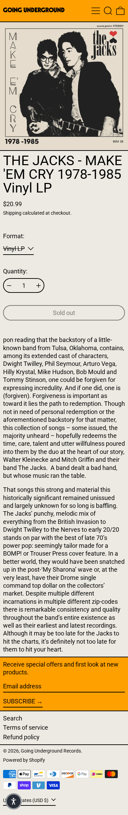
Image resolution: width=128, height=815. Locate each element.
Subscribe (19, 701)
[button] (108, 11)
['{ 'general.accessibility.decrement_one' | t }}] (9, 285)
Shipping (12, 213)
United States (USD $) (26, 800)
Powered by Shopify (24, 760)
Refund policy (21, 737)
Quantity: (15, 271)
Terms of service (25, 727)
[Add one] (38, 285)
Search (12, 718)
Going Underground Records (51, 751)
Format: (13, 236)
